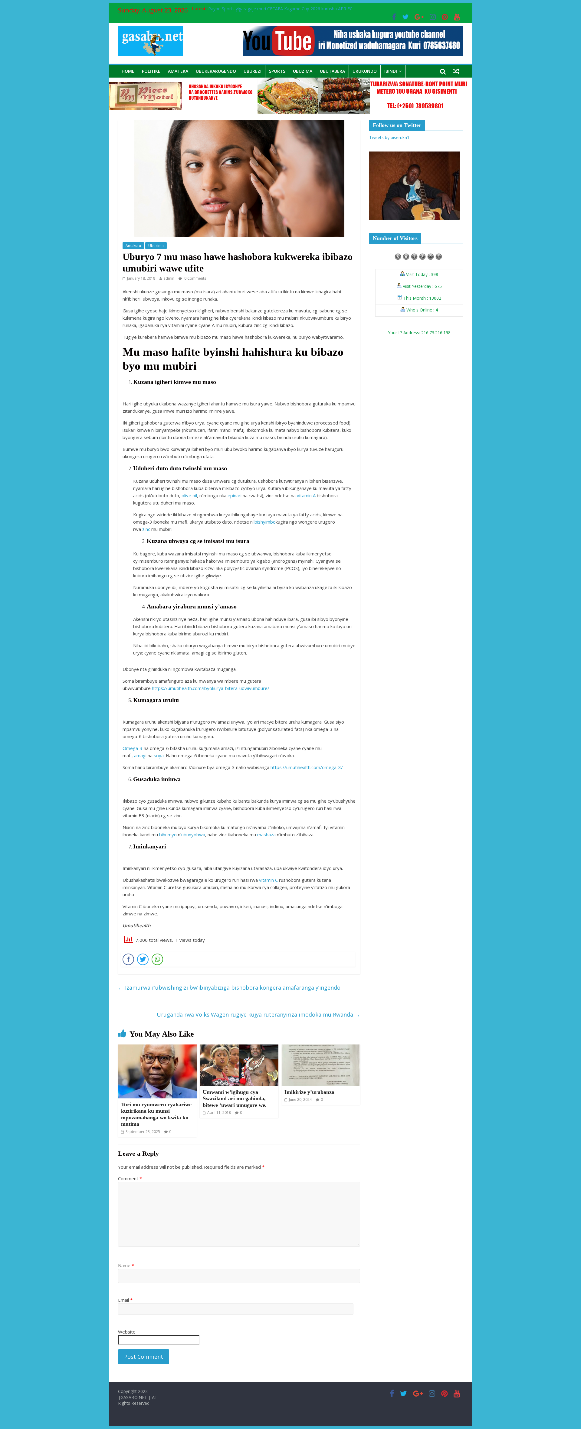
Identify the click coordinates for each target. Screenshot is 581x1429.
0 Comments (194, 278)
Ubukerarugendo (216, 71)
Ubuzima (302, 71)
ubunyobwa (193, 834)
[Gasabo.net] (290, 81)
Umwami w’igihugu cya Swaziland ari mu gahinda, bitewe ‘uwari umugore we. (235, 1098)
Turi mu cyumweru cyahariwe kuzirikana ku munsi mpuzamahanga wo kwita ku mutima (156, 1114)
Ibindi (390, 71)
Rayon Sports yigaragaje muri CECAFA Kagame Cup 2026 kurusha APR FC (280, 9)
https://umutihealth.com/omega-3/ (307, 767)
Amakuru (133, 245)
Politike (151, 71)
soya (159, 755)
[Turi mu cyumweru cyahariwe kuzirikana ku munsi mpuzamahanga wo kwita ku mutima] (157, 1048)
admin (168, 278)
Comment (130, 1178)
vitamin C (268, 880)
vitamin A (306, 495)
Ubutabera (332, 71)
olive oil (189, 495)
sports (277, 71)
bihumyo (168, 834)
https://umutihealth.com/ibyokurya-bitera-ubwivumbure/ (210, 688)
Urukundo (365, 71)
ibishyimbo (265, 522)
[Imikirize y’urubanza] (320, 1048)
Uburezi (252, 71)
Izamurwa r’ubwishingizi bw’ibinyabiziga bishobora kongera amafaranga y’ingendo (229, 987)
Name (126, 1265)
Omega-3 (133, 748)
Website (127, 1332)
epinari (234, 495)
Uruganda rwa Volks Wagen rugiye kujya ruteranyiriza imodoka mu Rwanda (258, 1014)
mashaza (266, 834)
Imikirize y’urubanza (309, 1092)
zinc (146, 529)
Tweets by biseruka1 (389, 137)
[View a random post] (456, 71)
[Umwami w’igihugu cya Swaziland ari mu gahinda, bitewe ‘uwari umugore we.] (239, 1048)
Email (125, 1300)
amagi (140, 755)
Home (128, 71)
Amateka (178, 71)
